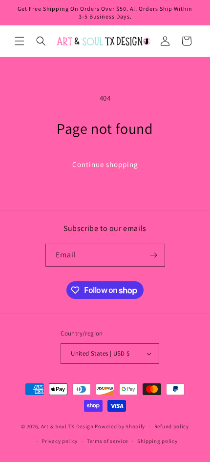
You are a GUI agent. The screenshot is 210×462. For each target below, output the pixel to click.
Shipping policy (157, 441)
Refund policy (171, 426)
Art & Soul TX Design (67, 425)
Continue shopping (105, 164)
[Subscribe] (154, 255)
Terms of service (107, 441)
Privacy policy (60, 441)
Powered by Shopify (120, 425)
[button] (19, 41)
